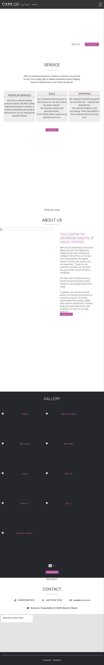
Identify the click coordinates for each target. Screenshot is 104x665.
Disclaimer (57, 660)
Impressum (47, 660)
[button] (92, 44)
